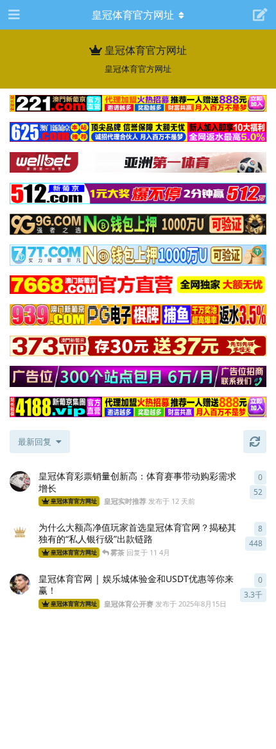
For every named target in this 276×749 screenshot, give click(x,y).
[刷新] (254, 441)
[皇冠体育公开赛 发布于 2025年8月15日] (20, 584)
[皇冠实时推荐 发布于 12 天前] (20, 481)
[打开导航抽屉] (13, 15)
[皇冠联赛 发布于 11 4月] (20, 532)
